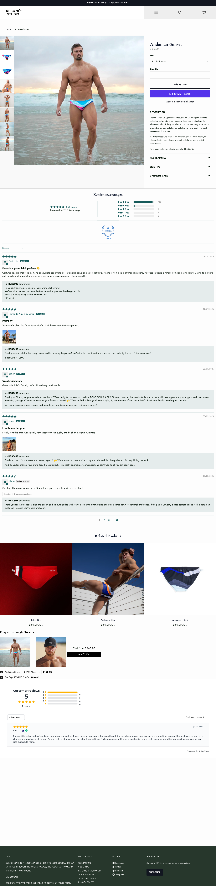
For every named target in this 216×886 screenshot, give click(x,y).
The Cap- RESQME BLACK (17, 677)
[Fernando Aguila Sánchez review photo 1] (9, 337)
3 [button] (109, 520)
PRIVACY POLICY (86, 882)
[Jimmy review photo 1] (9, 444)
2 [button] (104, 520)
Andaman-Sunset (12, 671)
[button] (123, 202)
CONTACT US (84, 862)
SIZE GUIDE (83, 866)
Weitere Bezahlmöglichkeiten (180, 101)
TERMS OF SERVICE (87, 878)
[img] (9, 256)
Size (152, 55)
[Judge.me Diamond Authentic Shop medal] (108, 231)
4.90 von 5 (71, 207)
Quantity (154, 68)
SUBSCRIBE (154, 872)
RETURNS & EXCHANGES (90, 870)
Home (8, 29)
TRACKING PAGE (86, 874)
